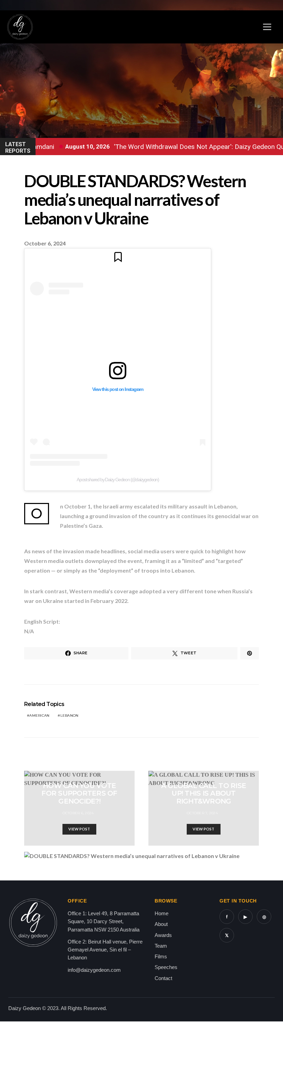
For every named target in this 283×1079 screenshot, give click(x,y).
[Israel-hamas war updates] (249, 653)
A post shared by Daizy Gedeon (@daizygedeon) (118, 479)
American (39, 715)
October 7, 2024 (202, 813)
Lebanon (69, 715)
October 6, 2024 (78, 813)
